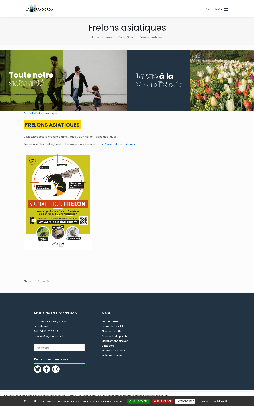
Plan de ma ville (111, 331)
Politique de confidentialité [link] (213, 401)
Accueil (28, 113)
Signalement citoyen (115, 341)
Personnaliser (185, 401)
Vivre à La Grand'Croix (119, 37)
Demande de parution (116, 336)
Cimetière (108, 346)
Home (95, 37)
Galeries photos (112, 355)
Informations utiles (114, 350)
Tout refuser (163, 401)
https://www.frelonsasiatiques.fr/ (117, 144)
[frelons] (58, 201)
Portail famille (110, 321)
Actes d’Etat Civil (112, 326)
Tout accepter (139, 401)
